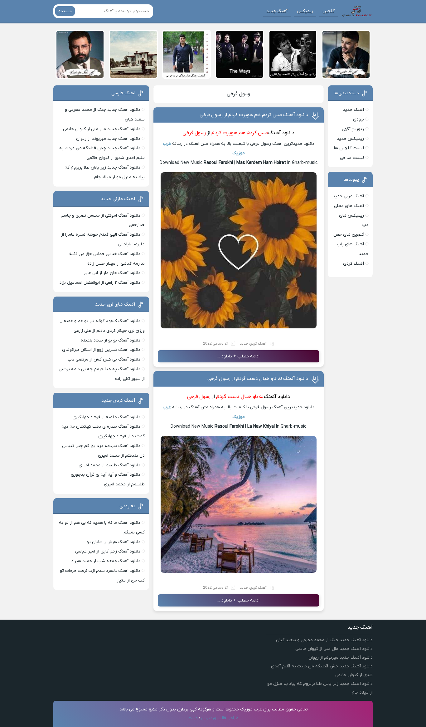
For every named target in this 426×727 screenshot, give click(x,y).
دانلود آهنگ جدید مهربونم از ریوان (108, 139)
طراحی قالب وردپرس (220, 718)
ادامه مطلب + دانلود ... (238, 356)
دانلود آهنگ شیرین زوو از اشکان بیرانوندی (101, 350)
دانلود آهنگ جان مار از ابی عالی (112, 273)
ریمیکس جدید (350, 139)
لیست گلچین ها (349, 148)
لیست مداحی (352, 158)
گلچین (328, 11)
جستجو (65, 11)
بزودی (358, 119)
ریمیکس (305, 11)
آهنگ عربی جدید (348, 196)
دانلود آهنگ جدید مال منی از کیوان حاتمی (101, 129)
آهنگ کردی (353, 264)
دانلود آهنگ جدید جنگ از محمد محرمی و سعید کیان (324, 640)
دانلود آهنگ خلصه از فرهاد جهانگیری (106, 417)
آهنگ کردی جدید (253, 343)
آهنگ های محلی (349, 206)
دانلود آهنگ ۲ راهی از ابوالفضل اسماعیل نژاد (100, 283)
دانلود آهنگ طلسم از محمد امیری (109, 465)
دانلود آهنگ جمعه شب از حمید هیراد (105, 561)
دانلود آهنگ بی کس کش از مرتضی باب (104, 359)
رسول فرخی (238, 94)
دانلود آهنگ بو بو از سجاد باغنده (110, 340)
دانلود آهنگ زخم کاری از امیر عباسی (107, 551)
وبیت (193, 718)
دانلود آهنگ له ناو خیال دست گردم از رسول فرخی (257, 379)
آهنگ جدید (277, 11)
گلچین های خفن (348, 235)
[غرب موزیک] (357, 11)
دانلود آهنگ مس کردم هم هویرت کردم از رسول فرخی (254, 115)
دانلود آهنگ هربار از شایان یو (113, 542)
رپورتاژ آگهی (353, 129)
